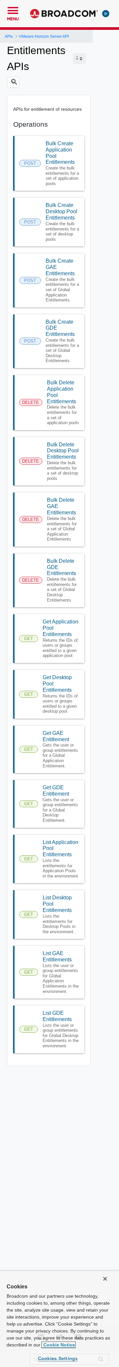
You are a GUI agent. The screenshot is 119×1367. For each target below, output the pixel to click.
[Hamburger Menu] (13, 9)
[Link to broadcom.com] (64, 14)
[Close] (105, 1279)
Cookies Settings (58, 1358)
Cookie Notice (58, 1344)
